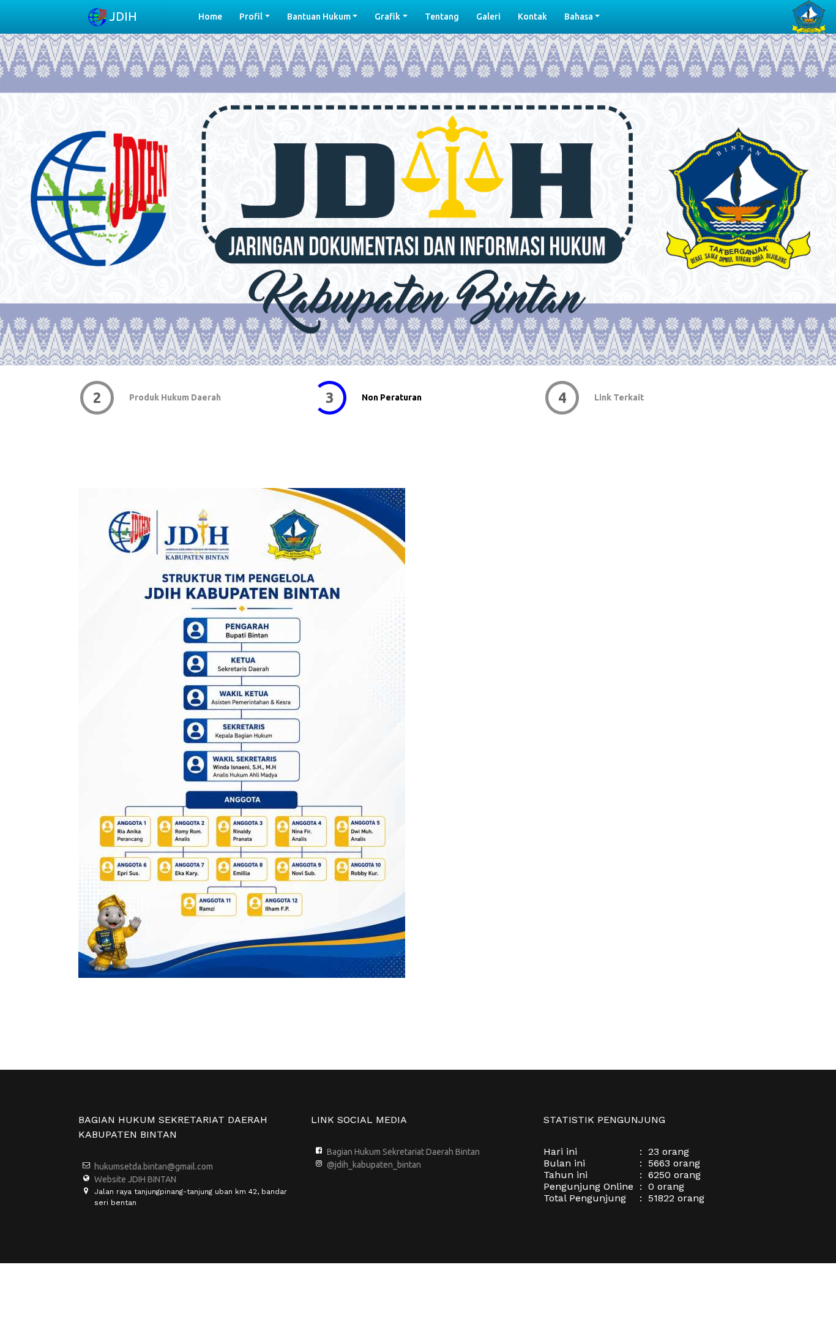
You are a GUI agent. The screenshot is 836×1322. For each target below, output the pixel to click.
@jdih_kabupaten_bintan (374, 1165)
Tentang (442, 16)
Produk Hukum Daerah (173, 397)
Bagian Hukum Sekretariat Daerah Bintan (403, 1152)
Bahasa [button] (578, 16)
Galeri (488, 16)
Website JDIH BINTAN (135, 1179)
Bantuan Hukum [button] (319, 16)
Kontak (532, 16)
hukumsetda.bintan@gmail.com (153, 1166)
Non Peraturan (390, 397)
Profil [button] (251, 16)
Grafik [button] (387, 16)
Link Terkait (617, 397)
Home (214, 16)
